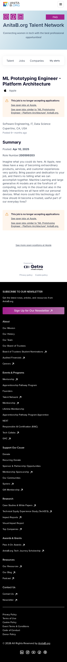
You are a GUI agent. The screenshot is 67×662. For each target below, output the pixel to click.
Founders (8, 391)
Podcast (7, 578)
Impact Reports (10, 517)
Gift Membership (11, 489)
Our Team (8, 340)
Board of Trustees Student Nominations (23, 351)
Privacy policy (26, 275)
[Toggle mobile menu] (61, 4)
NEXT (5, 420)
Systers (6, 483)
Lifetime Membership (13, 409)
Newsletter (8, 599)
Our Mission (9, 328)
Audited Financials (12, 357)
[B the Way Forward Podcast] (45, 652)
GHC (5, 438)
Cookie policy (41, 275)
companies (37, 60)
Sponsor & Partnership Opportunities (22, 466)
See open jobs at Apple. (24, 105)
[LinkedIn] (20, 17)
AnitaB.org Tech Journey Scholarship (22, 550)
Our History (9, 334)
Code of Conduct (11, 630)
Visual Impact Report (13, 523)
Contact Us (8, 593)
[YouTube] (33, 652)
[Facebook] (13, 17)
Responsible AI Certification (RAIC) (20, 426)
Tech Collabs (9, 432)
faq (55, 17)
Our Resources (10, 566)
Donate (6, 454)
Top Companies (10, 529)
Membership (9, 403)
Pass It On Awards (12, 544)
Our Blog (7, 572)
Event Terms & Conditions (16, 626)
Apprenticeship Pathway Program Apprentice (26, 414)
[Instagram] (6, 17)
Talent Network (10, 397)
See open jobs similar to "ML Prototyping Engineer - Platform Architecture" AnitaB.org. (35, 111)
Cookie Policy (9, 622)
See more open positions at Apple (33, 245)
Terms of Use (9, 618)
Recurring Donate (12, 460)
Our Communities (11, 477)
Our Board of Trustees (14, 345)
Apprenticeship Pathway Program (20, 385)
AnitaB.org (44, 643)
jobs (22, 60)
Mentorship (8, 379)
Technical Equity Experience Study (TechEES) (25, 511)
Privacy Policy (10, 614)
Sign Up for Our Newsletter (31, 310)
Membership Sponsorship (16, 471)
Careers (7, 363)
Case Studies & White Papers (18, 505)
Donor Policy (9, 634)
